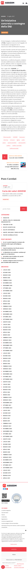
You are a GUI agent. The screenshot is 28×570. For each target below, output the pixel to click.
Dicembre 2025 (7, 283)
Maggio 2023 (7, 358)
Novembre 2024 (7, 314)
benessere (22, 137)
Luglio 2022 (6, 384)
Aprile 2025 (6, 301)
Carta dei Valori (4, 512)
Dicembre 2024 (7, 311)
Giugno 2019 (7, 473)
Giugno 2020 (7, 444)
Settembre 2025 (7, 290)
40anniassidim (7, 137)
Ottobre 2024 (7, 316)
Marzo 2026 (6, 277)
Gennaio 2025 (7, 309)
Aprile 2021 (6, 418)
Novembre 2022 (7, 374)
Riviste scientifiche (9, 227)
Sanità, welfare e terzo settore (13, 232)
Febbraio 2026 (7, 280)
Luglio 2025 (6, 293)
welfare (8, 145)
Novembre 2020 (7, 431)
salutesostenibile (12, 143)
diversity (6, 140)
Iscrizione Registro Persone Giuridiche (9, 523)
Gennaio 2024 (7, 340)
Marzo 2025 (6, 303)
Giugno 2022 (7, 387)
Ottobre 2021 (7, 405)
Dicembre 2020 (7, 428)
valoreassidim (22, 143)
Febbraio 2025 (7, 306)
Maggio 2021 (7, 415)
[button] (26, 530)
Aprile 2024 (6, 332)
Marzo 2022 (6, 394)
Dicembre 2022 (7, 371)
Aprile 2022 (6, 392)
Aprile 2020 (6, 449)
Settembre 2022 (7, 379)
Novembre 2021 (7, 402)
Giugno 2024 (7, 327)
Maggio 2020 (7, 447)
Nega (14, 554)
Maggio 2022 (7, 389)
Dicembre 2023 (7, 342)
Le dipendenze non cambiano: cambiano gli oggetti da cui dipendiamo (13, 253)
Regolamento (4, 519)
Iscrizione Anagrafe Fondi (7, 521)
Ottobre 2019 (7, 465)
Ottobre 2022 (7, 376)
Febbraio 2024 (7, 337)
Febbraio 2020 (7, 454)
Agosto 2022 (7, 381)
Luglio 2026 (6, 270)
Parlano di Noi (8, 224)
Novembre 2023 (7, 345)
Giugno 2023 (7, 355)
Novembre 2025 (7, 285)
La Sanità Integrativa (6, 510)
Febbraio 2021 (7, 423)
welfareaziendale (14, 148)
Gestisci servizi (14, 544)
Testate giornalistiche (10, 235)
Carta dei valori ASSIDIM (14, 191)
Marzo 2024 (6, 335)
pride (23, 140)
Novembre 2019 (7, 462)
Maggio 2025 (7, 298)
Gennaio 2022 (7, 400)
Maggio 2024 (7, 329)
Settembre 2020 (7, 436)
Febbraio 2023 (7, 366)
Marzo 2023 (6, 363)
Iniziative (4, 32)
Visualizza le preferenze (14, 559)
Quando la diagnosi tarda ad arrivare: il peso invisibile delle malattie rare (12, 261)
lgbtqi (18, 140)
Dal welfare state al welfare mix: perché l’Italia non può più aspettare (12, 257)
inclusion (12, 140)
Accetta (13, 549)
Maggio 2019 (7, 475)
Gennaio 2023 (7, 368)
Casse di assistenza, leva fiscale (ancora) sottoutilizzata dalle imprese (12, 249)
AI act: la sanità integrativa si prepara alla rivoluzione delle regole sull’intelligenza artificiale (12, 243)
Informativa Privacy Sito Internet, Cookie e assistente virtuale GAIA (6, 565)
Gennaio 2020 (7, 457)
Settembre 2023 (7, 350)
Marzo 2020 (6, 452)
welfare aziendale (16, 145)
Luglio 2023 (6, 353)
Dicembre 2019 (7, 460)
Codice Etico (4, 517)
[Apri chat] (3, 567)
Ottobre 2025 (7, 288)
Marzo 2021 (6, 420)
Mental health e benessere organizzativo (10, 221)
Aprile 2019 (6, 478)
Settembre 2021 (7, 407)
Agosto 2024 (7, 322)
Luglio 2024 (6, 324)
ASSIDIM (3, 16)
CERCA (23, 209)
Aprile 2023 (6, 361)
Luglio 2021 (6, 410)
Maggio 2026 (7, 275)
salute (4, 143)
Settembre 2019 (7, 467)
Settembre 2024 (7, 319)
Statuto (3, 514)
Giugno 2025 (7, 296)
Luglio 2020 (6, 441)
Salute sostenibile (9, 229)
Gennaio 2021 (7, 426)
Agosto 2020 (7, 439)
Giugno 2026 (7, 272)
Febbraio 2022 (7, 397)
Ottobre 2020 (7, 434)
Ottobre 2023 (7, 348)
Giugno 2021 (7, 413)
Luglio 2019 (6, 470)
